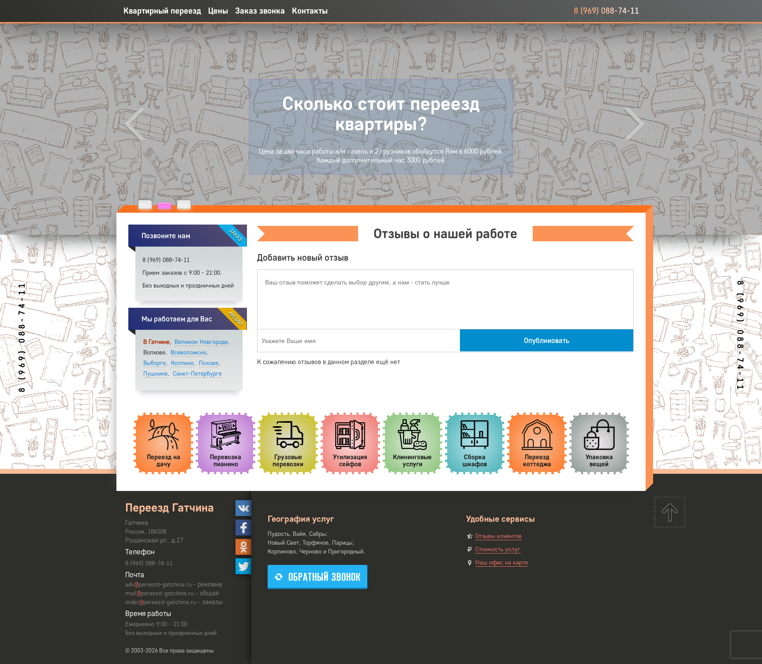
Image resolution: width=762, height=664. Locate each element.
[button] (145, 204)
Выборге (154, 363)
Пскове (208, 363)
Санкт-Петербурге (197, 373)
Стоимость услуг (497, 549)
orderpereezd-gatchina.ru (160, 602)
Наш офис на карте (501, 562)
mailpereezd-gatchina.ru (159, 593)
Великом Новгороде (201, 342)
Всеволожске (188, 352)
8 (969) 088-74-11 (606, 11)
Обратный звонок (324, 577)
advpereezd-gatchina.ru (158, 584)
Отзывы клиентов (498, 536)
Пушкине (155, 373)
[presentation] (135, 124)
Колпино (182, 363)
